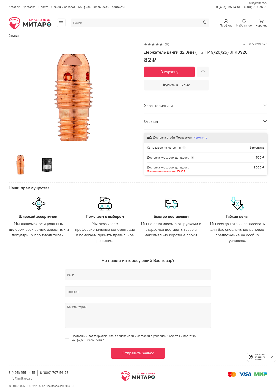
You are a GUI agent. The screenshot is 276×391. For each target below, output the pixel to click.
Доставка (29, 7)
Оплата (43, 7)
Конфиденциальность (93, 7)
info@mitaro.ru (257, 3)
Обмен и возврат (63, 7)
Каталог (14, 7)
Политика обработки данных (260, 356)
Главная (14, 35)
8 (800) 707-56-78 (254, 7)
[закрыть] (272, 356)
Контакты (118, 7)
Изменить (200, 137)
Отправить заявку (138, 353)
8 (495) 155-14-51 (228, 7)
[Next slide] (131, 95)
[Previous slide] (14, 95)
